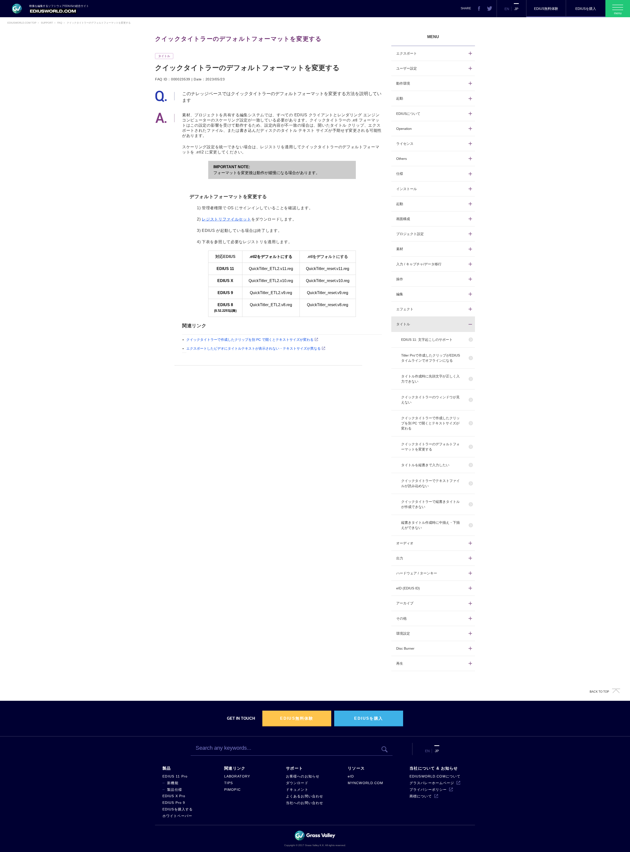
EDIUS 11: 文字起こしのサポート (427, 340)
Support (47, 22)
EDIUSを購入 (585, 9)
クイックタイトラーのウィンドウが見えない (430, 399)
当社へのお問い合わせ (304, 803)
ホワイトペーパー (177, 816)
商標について (421, 796)
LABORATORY (237, 776)
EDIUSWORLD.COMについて (435, 776)
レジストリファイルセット (226, 219)
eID (351, 776)
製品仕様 (174, 790)
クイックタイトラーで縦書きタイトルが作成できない (430, 504)
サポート (294, 768)
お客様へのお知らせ (302, 776)
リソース (356, 768)
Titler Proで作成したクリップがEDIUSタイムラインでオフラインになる (430, 357)
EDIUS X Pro (173, 796)
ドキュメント (297, 790)
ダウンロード (297, 783)
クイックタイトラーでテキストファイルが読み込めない (430, 483)
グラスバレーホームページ (432, 783)
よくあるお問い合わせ (304, 796)
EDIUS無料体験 (546, 9)
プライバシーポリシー (428, 790)
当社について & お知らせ (434, 768)
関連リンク (234, 768)
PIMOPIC (232, 790)
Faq (59, 22)
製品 (166, 768)
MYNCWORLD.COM (365, 783)
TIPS (228, 783)
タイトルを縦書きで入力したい (425, 465)
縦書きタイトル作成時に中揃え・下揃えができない (430, 525)
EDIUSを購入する (177, 809)
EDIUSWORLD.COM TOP (21, 22)
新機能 (172, 783)
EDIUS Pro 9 (173, 803)
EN (506, 9)
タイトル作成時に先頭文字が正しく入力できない (430, 378)
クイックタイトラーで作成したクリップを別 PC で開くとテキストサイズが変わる (250, 340)
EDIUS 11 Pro (175, 776)
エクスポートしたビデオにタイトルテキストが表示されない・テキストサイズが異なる (253, 348)
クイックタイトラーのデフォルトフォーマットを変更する (430, 446)
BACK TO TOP (599, 691)
